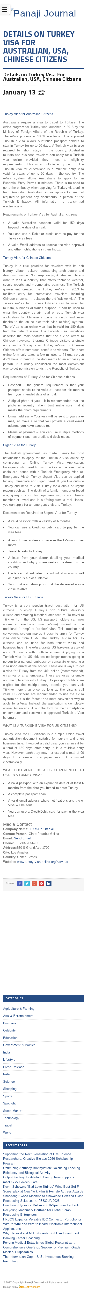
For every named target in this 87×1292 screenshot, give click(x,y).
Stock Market (12, 1111)
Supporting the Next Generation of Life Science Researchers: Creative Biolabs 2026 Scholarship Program (38, 1158)
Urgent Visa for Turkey (19, 445)
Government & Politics (19, 1045)
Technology (11, 1118)
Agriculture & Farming (19, 1008)
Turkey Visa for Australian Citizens (28, 114)
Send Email (22, 838)
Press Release (13, 1067)
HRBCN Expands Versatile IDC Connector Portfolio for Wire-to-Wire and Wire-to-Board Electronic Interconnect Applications (42, 1224)
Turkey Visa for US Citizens (23, 597)
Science (9, 1081)
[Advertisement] (43, 945)
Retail (7, 1074)
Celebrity (9, 1030)
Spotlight (9, 1103)
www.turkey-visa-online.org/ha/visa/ (42, 862)
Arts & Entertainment (18, 1016)
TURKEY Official (41, 829)
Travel (7, 1125)
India (6, 1052)
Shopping (10, 1089)
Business (10, 1023)
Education (10, 1038)
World (7, 1132)
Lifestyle (9, 1059)
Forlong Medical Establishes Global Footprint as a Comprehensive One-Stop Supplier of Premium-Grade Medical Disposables (41, 1247)
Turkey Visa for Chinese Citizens (27, 258)
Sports (8, 1096)
